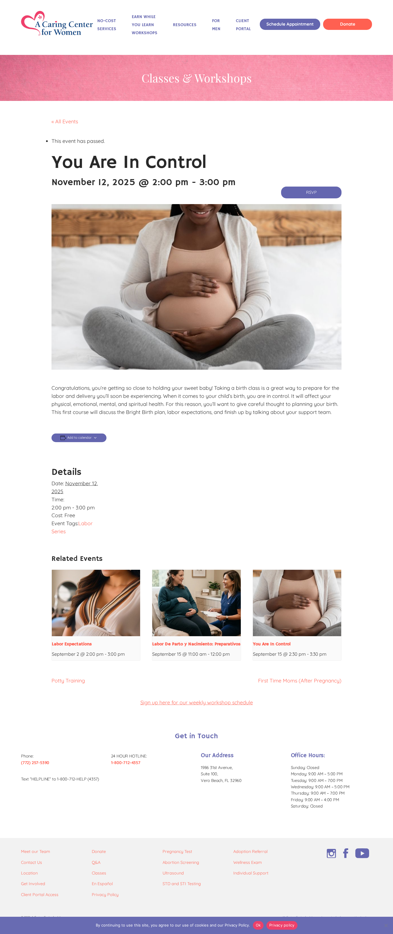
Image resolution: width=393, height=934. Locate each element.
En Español (102, 883)
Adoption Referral (250, 851)
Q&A (96, 862)
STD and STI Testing (182, 883)
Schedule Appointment (290, 24)
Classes (99, 873)
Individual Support (250, 873)
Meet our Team (35, 851)
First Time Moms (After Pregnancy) (300, 680)
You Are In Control (272, 644)
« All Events (64, 121)
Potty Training (68, 680)
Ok (258, 925)
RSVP (311, 192)
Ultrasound (173, 873)
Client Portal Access (39, 894)
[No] (386, 925)
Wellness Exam (247, 862)
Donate (347, 24)
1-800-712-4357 (125, 762)
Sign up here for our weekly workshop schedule (196, 702)
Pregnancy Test (177, 851)
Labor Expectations (72, 644)
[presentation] (96, 603)
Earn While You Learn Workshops (144, 25)
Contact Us (31, 862)
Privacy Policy (105, 894)
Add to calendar (79, 438)
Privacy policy (282, 925)
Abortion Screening (181, 862)
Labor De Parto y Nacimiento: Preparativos (196, 644)
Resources (185, 25)
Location (29, 873)
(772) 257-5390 (35, 762)
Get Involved (33, 883)
